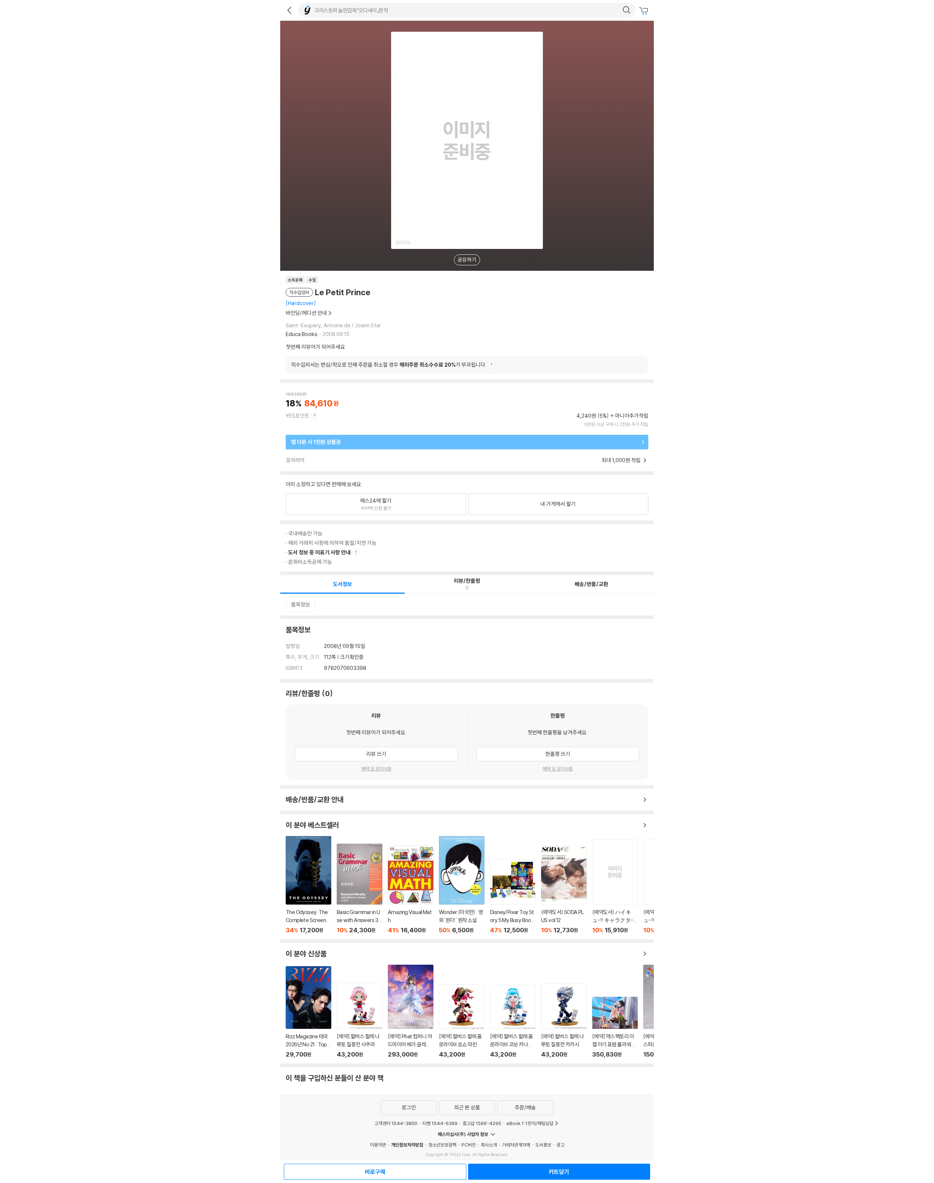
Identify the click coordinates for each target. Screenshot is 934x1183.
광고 (560, 1145)
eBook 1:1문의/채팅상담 (529, 1123)
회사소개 (489, 1145)
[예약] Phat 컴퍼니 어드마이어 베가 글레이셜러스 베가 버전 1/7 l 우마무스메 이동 (410, 1011)
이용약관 (378, 1145)
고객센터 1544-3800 (395, 1123)
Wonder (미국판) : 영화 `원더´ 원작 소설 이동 (462, 885)
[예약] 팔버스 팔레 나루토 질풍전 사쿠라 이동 (359, 1021)
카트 (645, 11)
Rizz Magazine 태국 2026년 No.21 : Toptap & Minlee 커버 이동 (308, 1012)
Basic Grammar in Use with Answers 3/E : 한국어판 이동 (359, 889)
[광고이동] (626, 10)
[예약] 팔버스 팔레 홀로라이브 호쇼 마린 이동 (462, 1021)
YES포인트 (297, 415)
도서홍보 (543, 1145)
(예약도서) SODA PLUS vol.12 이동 (564, 890)
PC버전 (469, 1145)
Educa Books (301, 334)
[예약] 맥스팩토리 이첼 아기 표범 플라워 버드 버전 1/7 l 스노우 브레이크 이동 (615, 1027)
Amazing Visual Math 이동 (410, 890)
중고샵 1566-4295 (482, 1123)
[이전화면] (289, 10)
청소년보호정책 (442, 1145)
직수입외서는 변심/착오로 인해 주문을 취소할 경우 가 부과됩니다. (388, 364)
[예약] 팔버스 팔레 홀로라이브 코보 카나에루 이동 (513, 1021)
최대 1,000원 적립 (622, 460)
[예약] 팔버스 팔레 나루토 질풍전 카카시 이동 (564, 1020)
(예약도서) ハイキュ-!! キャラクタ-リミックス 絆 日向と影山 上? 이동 (615, 886)
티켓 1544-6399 (440, 1123)
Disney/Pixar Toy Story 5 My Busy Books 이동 (513, 896)
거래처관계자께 (516, 1145)
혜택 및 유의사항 (376, 769)
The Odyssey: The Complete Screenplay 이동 (308, 885)
